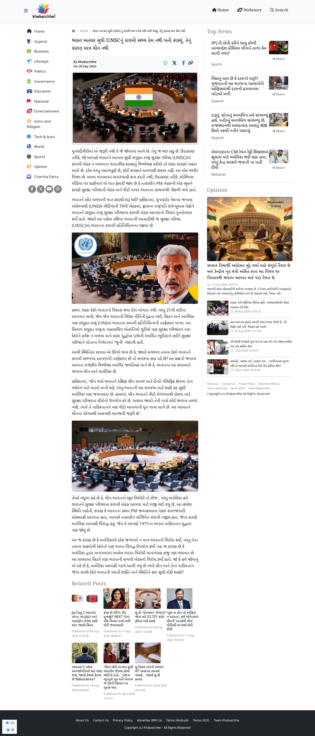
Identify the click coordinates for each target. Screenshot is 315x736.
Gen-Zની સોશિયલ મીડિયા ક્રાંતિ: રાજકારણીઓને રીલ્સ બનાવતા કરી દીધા (259, 305)
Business (41, 51)
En (12, 723)
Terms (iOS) (237, 388)
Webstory (252, 10)
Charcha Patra (45, 177)
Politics (39, 71)
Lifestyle (41, 61)
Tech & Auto (44, 137)
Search (281, 10)
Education (42, 91)
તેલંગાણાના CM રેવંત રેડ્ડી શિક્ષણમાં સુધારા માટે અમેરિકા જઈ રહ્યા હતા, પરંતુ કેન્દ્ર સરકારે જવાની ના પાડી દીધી (239, 159)
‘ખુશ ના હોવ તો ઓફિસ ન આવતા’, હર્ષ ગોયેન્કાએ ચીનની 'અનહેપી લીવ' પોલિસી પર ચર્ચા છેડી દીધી (182, 621)
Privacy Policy (246, 384)
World (38, 147)
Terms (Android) (217, 388)
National (41, 101)
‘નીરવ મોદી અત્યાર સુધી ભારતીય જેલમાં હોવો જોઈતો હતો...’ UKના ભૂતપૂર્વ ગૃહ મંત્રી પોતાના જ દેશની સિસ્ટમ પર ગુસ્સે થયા (118, 677)
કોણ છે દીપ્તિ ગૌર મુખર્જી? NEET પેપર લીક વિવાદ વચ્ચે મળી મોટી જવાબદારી (117, 619)
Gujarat (40, 42)
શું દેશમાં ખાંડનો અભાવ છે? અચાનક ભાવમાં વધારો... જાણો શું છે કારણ (149, 673)
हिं (12, 730)
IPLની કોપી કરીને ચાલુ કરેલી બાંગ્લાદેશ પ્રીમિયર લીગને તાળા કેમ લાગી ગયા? (238, 48)
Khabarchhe (87, 62)
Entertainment (46, 111)
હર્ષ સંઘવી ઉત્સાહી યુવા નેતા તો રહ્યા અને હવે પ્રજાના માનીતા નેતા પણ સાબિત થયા (261, 344)
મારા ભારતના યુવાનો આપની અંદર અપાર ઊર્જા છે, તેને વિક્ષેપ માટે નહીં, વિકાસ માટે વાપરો (258, 324)
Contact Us (228, 384)
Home (222, 10)
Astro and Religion (39, 124)
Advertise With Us (269, 384)
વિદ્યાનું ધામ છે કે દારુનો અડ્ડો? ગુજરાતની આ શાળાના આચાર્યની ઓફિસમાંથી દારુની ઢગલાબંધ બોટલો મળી (237, 86)
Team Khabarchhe (259, 388)
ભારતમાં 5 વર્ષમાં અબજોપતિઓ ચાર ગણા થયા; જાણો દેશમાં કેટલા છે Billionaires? (87, 673)
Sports (39, 157)
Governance (44, 81)
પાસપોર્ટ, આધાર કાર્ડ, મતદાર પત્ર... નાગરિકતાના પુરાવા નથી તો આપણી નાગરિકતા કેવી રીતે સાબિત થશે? (259, 363)
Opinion (40, 167)
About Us (213, 384)
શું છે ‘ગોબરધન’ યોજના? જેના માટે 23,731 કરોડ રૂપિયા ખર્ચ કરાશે (150, 617)
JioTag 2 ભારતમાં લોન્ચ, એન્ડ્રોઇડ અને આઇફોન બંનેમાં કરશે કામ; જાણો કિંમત (85, 619)
